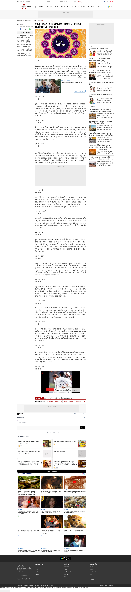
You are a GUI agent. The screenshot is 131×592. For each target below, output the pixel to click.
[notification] (112, 6)
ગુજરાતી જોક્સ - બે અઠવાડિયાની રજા (98, 49)
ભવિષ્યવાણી (66, 567)
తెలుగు (65, 2)
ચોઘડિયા (65, 577)
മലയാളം (70, 2)
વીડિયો (100, 7)
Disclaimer (37, 585)
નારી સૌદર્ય (92, 569)
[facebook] (104, 2)
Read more (50, 389)
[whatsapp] (30, 29)
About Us (26, 585)
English (53, 2)
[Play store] (109, 6)
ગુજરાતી (79, 2)
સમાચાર (36, 567)
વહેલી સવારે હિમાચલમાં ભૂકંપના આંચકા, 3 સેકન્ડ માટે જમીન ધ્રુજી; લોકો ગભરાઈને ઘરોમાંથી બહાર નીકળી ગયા (101, 134)
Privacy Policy (50, 585)
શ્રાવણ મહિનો (49, 7)
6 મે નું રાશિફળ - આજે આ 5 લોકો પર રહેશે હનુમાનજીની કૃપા (24, 41)
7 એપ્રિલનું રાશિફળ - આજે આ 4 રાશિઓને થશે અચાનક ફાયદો (25, 36)
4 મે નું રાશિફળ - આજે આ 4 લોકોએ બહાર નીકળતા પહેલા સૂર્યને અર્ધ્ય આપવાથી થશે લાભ (25, 50)
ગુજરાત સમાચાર (39, 7)
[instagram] (110, 2)
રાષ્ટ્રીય (36, 569)
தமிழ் (57, 2)
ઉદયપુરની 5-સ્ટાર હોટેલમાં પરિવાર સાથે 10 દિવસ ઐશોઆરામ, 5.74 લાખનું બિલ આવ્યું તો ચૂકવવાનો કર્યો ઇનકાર (101, 110)
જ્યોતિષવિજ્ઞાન (28, 21)
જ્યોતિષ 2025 (37, 21)
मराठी (61, 2)
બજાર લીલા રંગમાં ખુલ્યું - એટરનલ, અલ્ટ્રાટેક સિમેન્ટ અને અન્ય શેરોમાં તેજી (100, 122)
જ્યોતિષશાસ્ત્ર (64, 7)
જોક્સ (65, 401)
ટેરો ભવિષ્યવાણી (67, 572)
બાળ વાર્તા (92, 579)
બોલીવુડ (57, 7)
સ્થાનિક (36, 572)
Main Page (20, 585)
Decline (8, 591)
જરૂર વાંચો (93, 46)
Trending (93, 7)
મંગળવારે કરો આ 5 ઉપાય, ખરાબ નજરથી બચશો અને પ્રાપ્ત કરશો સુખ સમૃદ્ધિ (99, 60)
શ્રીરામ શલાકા (67, 574)
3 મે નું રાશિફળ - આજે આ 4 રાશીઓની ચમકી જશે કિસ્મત (24, 54)
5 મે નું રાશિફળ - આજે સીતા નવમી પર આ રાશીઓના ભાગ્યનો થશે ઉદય (24, 45)
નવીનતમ (93, 107)
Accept (2, 591)
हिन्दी (48, 2)
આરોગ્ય (91, 567)
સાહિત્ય (91, 574)
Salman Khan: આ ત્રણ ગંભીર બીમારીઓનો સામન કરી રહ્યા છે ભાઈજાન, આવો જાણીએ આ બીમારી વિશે (101, 72)
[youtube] (112, 2)
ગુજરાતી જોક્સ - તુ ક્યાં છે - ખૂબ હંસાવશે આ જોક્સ (100, 95)
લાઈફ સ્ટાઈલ (74, 7)
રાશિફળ (65, 569)
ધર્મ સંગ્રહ (83, 7)
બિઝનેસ (37, 574)
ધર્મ (88, 7)
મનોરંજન (71, 401)
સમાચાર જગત (50, 401)
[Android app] (65, 558)
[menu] (18, 6)
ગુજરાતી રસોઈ (93, 572)
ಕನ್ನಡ (75, 2)
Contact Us (43, 585)
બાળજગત (92, 577)
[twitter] (107, 2)
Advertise (31, 585)
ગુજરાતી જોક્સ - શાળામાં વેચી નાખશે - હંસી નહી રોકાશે (101, 83)
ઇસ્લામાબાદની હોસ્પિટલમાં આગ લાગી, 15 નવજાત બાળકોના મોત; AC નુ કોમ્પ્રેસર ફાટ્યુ (100, 146)
